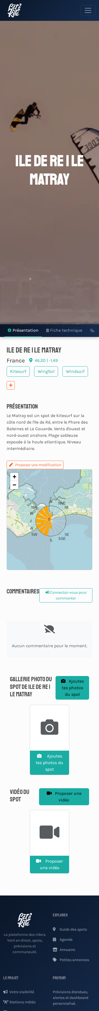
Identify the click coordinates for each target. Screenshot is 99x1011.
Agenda (66, 939)
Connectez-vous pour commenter (68, 595)
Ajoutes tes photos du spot (73, 687)
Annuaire (67, 949)
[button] (49, 519)
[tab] (23, 330)
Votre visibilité (21, 992)
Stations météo (22, 1002)
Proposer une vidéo (67, 796)
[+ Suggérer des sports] (11, 385)
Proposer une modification (38, 465)
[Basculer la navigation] (88, 10)
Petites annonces (74, 960)
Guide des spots (73, 929)
